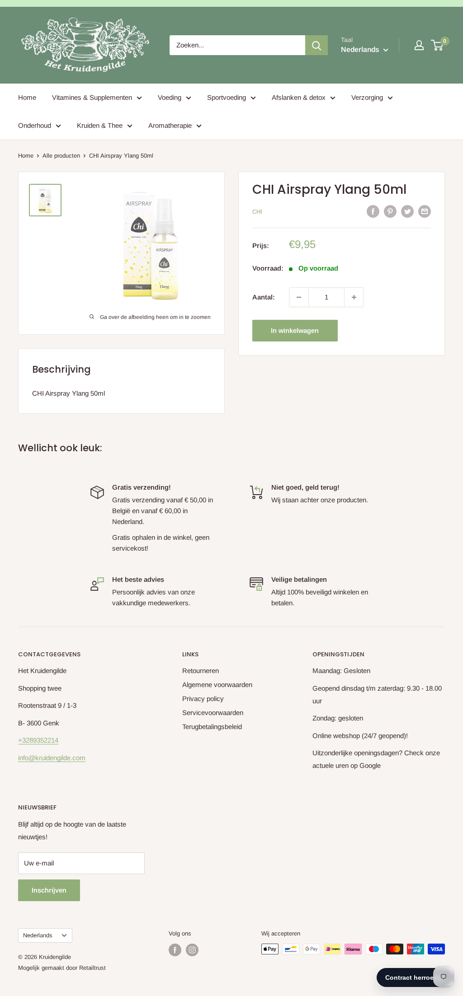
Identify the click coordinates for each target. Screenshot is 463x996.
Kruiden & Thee (100, 125)
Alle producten (61, 155)
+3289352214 (38, 740)
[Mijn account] (419, 45)
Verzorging (367, 97)
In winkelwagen (295, 330)
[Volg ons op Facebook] (175, 950)
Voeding (169, 97)
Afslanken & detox (299, 97)
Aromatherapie (170, 125)
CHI (257, 211)
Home (27, 97)
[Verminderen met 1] (298, 297)
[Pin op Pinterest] (390, 211)
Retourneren (200, 670)
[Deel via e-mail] (424, 211)
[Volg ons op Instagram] (192, 950)
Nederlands (37, 935)
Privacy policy (203, 698)
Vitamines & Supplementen (92, 97)
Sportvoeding (226, 97)
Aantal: (263, 297)
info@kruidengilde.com (51, 758)
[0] (437, 45)
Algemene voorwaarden (217, 684)
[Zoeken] (316, 45)
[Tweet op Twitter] (407, 211)
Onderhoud (34, 125)
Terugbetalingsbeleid (212, 726)
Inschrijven (49, 890)
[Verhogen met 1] (354, 297)
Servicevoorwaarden (212, 712)
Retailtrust (92, 967)
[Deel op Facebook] (373, 211)
